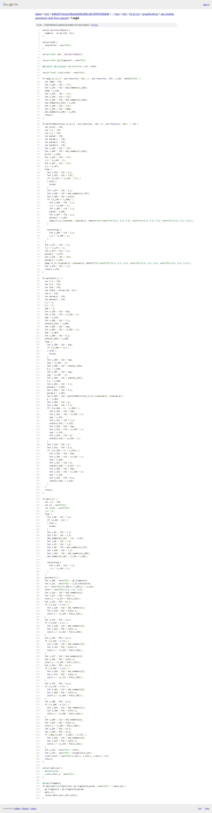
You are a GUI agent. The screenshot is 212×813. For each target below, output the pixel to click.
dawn (38, 14)
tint (46, 14)
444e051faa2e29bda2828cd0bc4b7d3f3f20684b (80, 14)
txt (200, 808)
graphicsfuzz (150, 14)
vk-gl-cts (134, 14)
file (94, 25)
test (117, 14)
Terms (33, 808)
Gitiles (17, 808)
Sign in (206, 4)
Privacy (25, 808)
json (207, 808)
